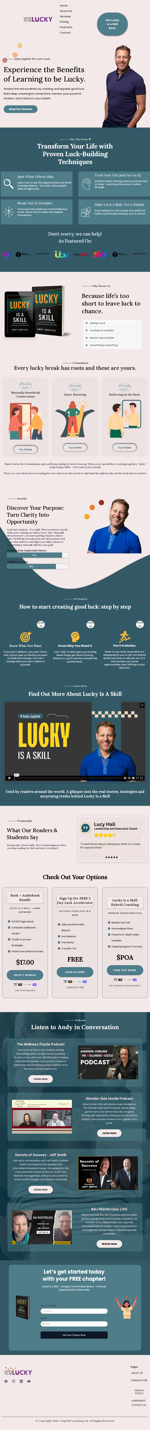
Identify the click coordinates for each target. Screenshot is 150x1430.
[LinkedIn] (21, 1381)
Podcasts (66, 27)
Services (65, 16)
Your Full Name (49, 1305)
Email (44, 1318)
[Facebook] (6, 1381)
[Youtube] (29, 1381)
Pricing (64, 22)
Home (64, 5)
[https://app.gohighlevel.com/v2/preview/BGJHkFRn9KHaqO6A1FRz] (38, 19)
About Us (66, 11)
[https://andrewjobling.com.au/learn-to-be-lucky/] (108, 1062)
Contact (65, 32)
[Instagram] (13, 1381)
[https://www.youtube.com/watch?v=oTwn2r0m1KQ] (42, 1227)
